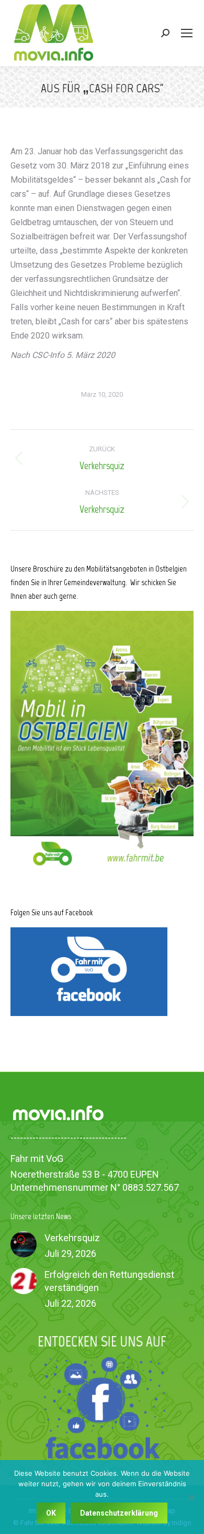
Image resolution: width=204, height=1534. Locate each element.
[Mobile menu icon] (187, 33)
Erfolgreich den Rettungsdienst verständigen (109, 1281)
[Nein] (191, 1497)
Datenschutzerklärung (119, 1513)
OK (51, 1513)
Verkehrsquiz (72, 1237)
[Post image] (23, 1244)
